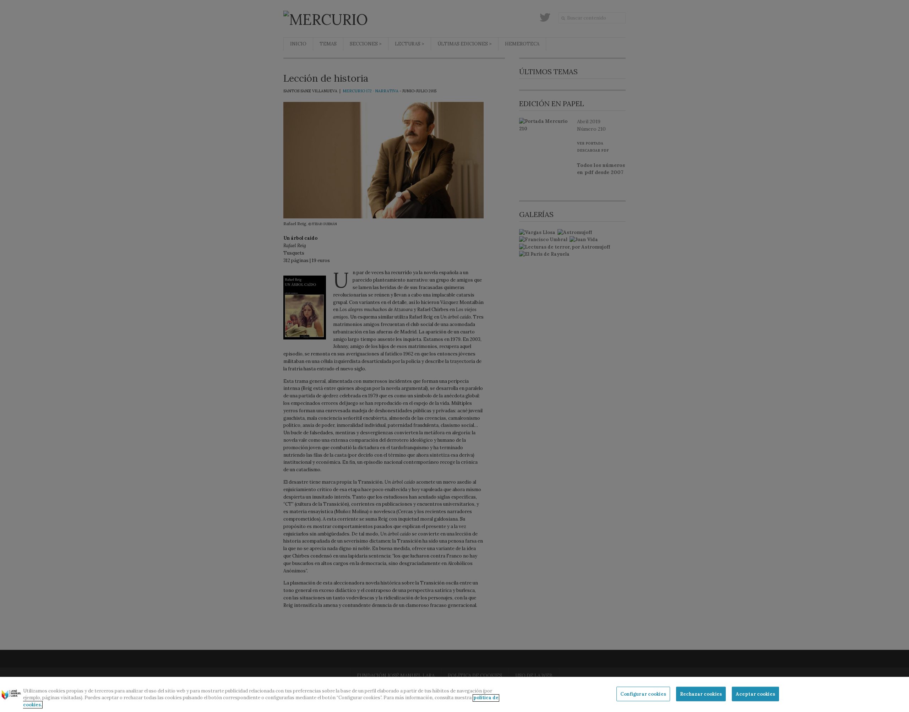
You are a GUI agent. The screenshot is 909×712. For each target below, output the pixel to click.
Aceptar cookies (755, 694)
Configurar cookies (643, 694)
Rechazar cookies (701, 694)
